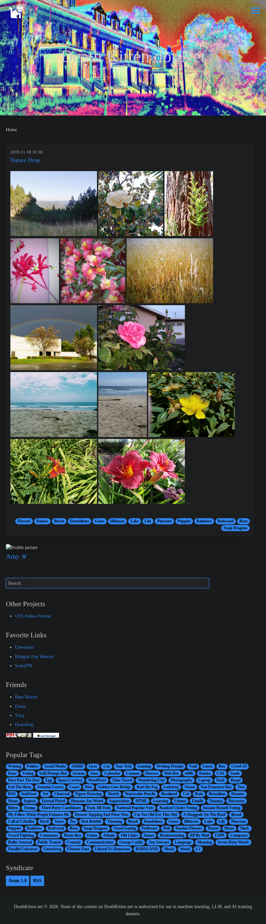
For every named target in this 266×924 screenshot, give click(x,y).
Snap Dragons (236, 528)
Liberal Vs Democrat (112, 849)
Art (45, 794)
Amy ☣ (16, 556)
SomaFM (23, 665)
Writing (14, 766)
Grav (93, 766)
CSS (220, 773)
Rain (199, 794)
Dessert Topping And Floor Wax (101, 814)
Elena (20, 706)
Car (106, 766)
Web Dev (171, 773)
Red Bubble (91, 821)
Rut (222, 766)
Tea (73, 821)
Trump (29, 807)
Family (197, 801)
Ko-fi (44, 821)
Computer (239, 835)
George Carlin (131, 842)
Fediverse (149, 828)
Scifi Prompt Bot (53, 773)
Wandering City (151, 780)
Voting (27, 773)
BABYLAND (147, 849)
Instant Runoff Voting (221, 807)
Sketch (113, 794)
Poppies (184, 521)
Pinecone (164, 521)
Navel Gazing (125, 828)
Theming (114, 821)
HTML (141, 801)
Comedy (74, 842)
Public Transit (49, 842)
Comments (49, 835)
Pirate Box (72, 835)
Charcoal (61, 794)
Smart (149, 835)
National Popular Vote (134, 807)
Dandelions (79, 521)
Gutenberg (52, 849)
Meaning (204, 842)
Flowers (24, 521)
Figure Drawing (88, 794)
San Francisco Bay (216, 787)
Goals (235, 773)
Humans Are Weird (87, 801)
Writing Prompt (170, 766)
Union (92, 835)
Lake (134, 521)
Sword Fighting (21, 835)
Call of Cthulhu (21, 821)
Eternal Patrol (53, 801)
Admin (109, 835)
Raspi (235, 780)
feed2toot (29, 794)
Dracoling (24, 724)
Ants (94, 773)
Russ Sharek (26, 696)
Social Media (55, 766)
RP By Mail (199, 835)
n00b (189, 773)
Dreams (237, 794)
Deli (166, 828)
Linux (208, 766)
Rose (243, 521)
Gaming (144, 766)
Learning (160, 801)
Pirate (229, 828)
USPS (219, 835)
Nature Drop (25, 160)
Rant (12, 773)
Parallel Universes (23, 849)
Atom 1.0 (17, 880)
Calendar (112, 773)
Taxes (59, 821)
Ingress (30, 801)
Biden (13, 807)
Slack (244, 828)
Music (169, 849)
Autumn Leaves (50, 787)
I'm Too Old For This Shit (155, 814)
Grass (99, 521)
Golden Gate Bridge (114, 787)
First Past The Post (24, 780)
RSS (12, 794)
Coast (74, 787)
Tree (241, 787)
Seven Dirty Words (233, 842)
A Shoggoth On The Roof (204, 814)
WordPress (97, 780)
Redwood (226, 521)
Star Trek (124, 766)
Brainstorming (172, 835)
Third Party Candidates (61, 807)
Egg (48, 780)
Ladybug (171, 787)
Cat (186, 794)
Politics (33, 766)
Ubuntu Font (78, 849)
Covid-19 (239, 766)
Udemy (180, 801)
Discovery (236, 801)
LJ (198, 849)
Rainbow (204, 521)
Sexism (78, 773)
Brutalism (217, 794)
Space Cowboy (70, 780)
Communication (100, 842)
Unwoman (24, 647)
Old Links (129, 835)
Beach (59, 521)
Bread (236, 814)
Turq (19, 715)
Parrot (213, 828)
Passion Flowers (188, 828)
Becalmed (169, 794)
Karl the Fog (147, 787)
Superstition (119, 801)
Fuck (220, 780)
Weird (185, 849)
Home (13, 801)
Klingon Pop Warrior (34, 656)
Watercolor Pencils (140, 794)
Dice (88, 787)
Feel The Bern (19, 787)
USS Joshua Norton (33, 615)
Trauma (216, 801)
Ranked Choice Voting (178, 807)
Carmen (132, 773)
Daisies (42, 521)
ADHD (77, 766)
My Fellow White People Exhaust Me (38, 814)
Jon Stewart (159, 842)
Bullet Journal (20, 842)
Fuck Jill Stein (99, 807)
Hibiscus (117, 521)
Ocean (190, 787)
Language (183, 842)
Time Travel (122, 780)
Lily (148, 521)
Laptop (204, 780)
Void (193, 766)
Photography (181, 780)
